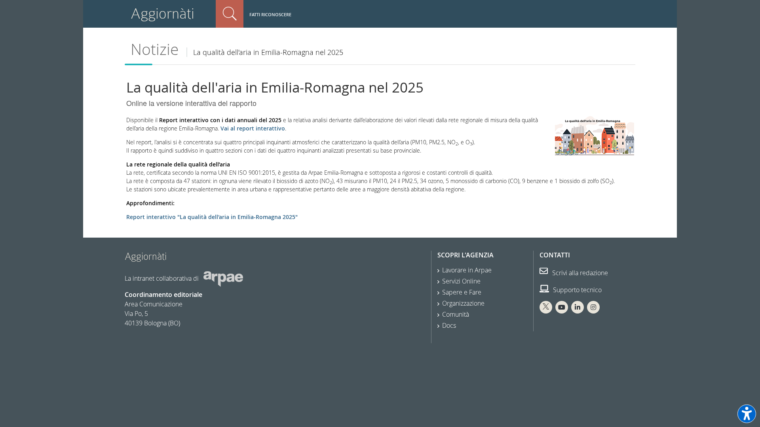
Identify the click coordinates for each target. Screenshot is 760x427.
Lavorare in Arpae (467, 270)
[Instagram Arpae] (593, 307)
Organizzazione (463, 303)
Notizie (155, 49)
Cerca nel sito (229, 14)
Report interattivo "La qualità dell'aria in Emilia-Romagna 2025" (212, 217)
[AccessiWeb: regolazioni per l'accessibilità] (746, 413)
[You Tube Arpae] (561, 307)
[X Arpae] (546, 307)
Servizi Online (461, 281)
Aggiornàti (162, 13)
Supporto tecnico (576, 289)
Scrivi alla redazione (579, 272)
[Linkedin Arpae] (577, 307)
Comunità (455, 314)
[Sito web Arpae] (223, 278)
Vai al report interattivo (252, 128)
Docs (449, 325)
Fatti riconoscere (270, 14)
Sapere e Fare (461, 292)
